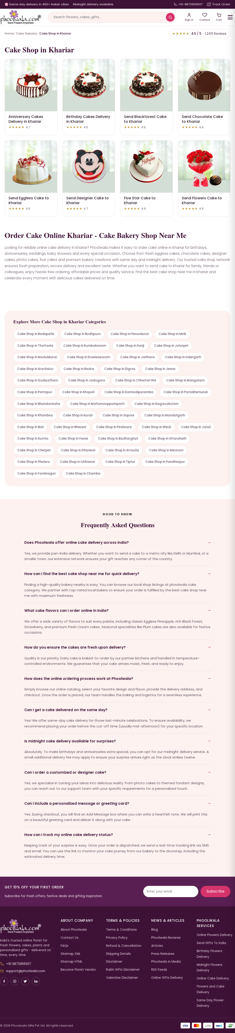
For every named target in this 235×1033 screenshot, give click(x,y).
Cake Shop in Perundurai (129, 334)
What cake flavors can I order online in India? (66, 610)
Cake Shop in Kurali (77, 415)
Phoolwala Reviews (166, 938)
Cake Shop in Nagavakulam (156, 404)
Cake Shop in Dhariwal (78, 450)
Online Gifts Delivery (167, 978)
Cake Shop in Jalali (196, 427)
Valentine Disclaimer (122, 978)
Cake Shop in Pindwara (114, 427)
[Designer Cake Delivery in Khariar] (89, 166)
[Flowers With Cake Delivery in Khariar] (204, 166)
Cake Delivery (26, 33)
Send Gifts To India (211, 943)
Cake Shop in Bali (30, 427)
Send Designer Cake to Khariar (87, 200)
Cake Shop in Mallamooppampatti (97, 404)
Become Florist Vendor (78, 969)
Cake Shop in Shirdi (156, 427)
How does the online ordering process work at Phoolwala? (78, 678)
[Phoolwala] (27, 926)
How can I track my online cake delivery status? (68, 834)
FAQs (64, 946)
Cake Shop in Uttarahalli (167, 438)
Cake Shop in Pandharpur (165, 462)
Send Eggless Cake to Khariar (28, 200)
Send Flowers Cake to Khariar (202, 200)
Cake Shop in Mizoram (166, 450)
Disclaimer (114, 961)
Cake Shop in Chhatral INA (135, 380)
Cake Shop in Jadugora (86, 380)
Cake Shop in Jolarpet (171, 345)
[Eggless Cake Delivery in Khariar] (31, 166)
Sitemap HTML (71, 961)
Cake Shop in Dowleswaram (88, 357)
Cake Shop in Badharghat (118, 438)
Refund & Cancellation (123, 946)
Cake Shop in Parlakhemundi (185, 392)
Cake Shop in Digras (119, 369)
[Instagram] (15, 981)
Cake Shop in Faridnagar (36, 473)
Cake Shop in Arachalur (35, 369)
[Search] (170, 17)
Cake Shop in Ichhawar (77, 462)
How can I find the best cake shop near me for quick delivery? (81, 573)
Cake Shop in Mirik (172, 334)
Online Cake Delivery (213, 978)
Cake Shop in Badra (79, 369)
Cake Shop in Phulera (33, 462)
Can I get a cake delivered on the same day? (65, 709)
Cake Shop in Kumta (32, 438)
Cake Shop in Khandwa (35, 415)
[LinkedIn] (36, 981)
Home (9, 33)
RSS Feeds (159, 969)
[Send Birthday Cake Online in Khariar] (89, 85)
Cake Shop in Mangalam (185, 380)
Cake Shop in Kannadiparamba (128, 392)
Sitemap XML (71, 954)
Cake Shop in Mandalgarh (164, 415)
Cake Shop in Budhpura (82, 334)
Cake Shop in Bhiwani (70, 427)
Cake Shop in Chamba (83, 473)
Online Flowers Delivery (214, 935)
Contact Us (69, 938)
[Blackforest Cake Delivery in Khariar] (146, 85)
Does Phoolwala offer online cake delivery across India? (76, 542)
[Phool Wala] (20, 17)
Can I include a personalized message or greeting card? (76, 803)
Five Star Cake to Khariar (140, 200)
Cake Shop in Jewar (160, 369)
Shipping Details (118, 954)
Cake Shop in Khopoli (78, 392)
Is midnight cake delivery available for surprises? (70, 741)
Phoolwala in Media (166, 961)
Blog (154, 929)
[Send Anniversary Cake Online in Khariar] (31, 85)
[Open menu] (230, 17)
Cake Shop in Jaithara (137, 357)
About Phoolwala (74, 929)
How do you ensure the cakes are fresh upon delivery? (75, 647)
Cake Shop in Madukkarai (37, 357)
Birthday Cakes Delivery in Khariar (88, 119)
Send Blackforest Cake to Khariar (145, 119)
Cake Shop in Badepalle (35, 334)
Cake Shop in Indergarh (183, 357)
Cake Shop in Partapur (34, 392)
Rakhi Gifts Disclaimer (123, 969)
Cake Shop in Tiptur (120, 462)
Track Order (221, 4)
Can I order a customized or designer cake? (65, 772)
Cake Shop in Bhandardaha (38, 404)
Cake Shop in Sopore (118, 415)
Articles (157, 946)
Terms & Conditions (121, 929)
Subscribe (215, 891)
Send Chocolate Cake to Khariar (202, 119)
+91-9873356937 (190, 4)
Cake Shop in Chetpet (34, 450)
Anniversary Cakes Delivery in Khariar (25, 119)
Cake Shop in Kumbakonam (84, 345)
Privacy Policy (117, 938)
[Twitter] (25, 981)
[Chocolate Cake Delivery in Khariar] (204, 85)
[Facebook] (4, 981)
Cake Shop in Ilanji (130, 345)
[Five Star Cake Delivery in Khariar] (146, 166)
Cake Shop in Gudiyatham (37, 380)
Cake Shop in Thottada (35, 345)
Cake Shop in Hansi (73, 438)
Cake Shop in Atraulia (122, 450)
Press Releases (162, 954)
